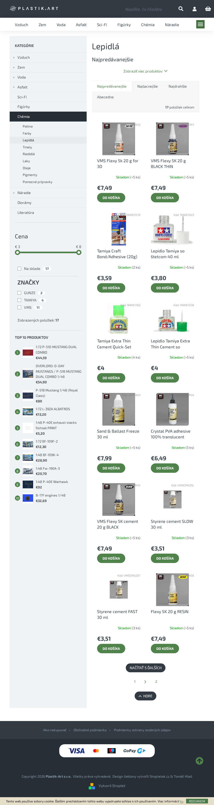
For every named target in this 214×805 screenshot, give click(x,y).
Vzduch (23, 57)
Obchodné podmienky (90, 730)
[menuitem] (21, 24)
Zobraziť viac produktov (142, 71)
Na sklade (36, 268)
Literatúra (25, 212)
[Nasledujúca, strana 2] (145, 682)
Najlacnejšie (147, 86)
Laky (26, 161)
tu (181, 801)
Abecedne (105, 97)
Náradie (24, 192)
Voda (21, 77)
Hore (147, 696)
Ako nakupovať (54, 730)
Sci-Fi (22, 97)
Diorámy (24, 202)
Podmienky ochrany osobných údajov (142, 730)
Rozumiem (197, 801)
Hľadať (185, 9)
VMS (32, 307)
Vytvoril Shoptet (112, 786)
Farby (27, 133)
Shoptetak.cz (160, 776)
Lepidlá (28, 140)
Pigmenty (30, 175)
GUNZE (33, 292)
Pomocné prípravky (37, 182)
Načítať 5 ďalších (146, 667)
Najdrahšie (178, 86)
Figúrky (23, 106)
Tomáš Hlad (183, 776)
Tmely (27, 147)
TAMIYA (34, 300)
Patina (28, 126)
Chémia (23, 116)
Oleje (27, 168)
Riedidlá (29, 154)
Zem (21, 67)
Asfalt (22, 87)
